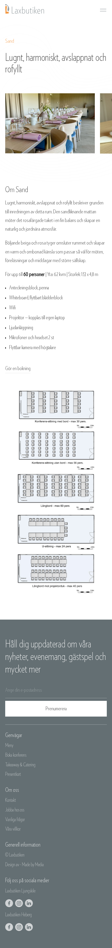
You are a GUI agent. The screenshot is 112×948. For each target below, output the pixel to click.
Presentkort (13, 774)
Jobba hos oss (14, 810)
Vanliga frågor (15, 819)
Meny (9, 745)
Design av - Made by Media (24, 864)
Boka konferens (15, 755)
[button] (103, 8)
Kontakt (10, 800)
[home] (24, 9)
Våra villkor (13, 829)
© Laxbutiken (14, 855)
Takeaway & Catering (20, 764)
